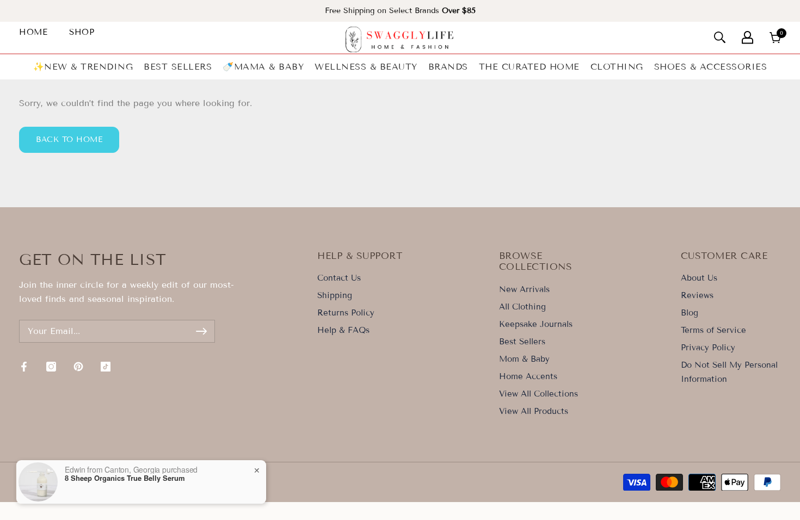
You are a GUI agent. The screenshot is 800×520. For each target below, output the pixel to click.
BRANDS (448, 66)
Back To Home (69, 139)
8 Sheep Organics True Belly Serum (125, 478)
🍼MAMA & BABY (263, 66)
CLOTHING (616, 66)
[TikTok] (105, 367)
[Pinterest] (78, 367)
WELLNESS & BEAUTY (366, 66)
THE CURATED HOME (529, 66)
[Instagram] (51, 367)
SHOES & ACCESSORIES (710, 66)
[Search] (719, 37)
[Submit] (201, 331)
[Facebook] (24, 367)
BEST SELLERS (178, 66)
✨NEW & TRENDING (83, 66)
